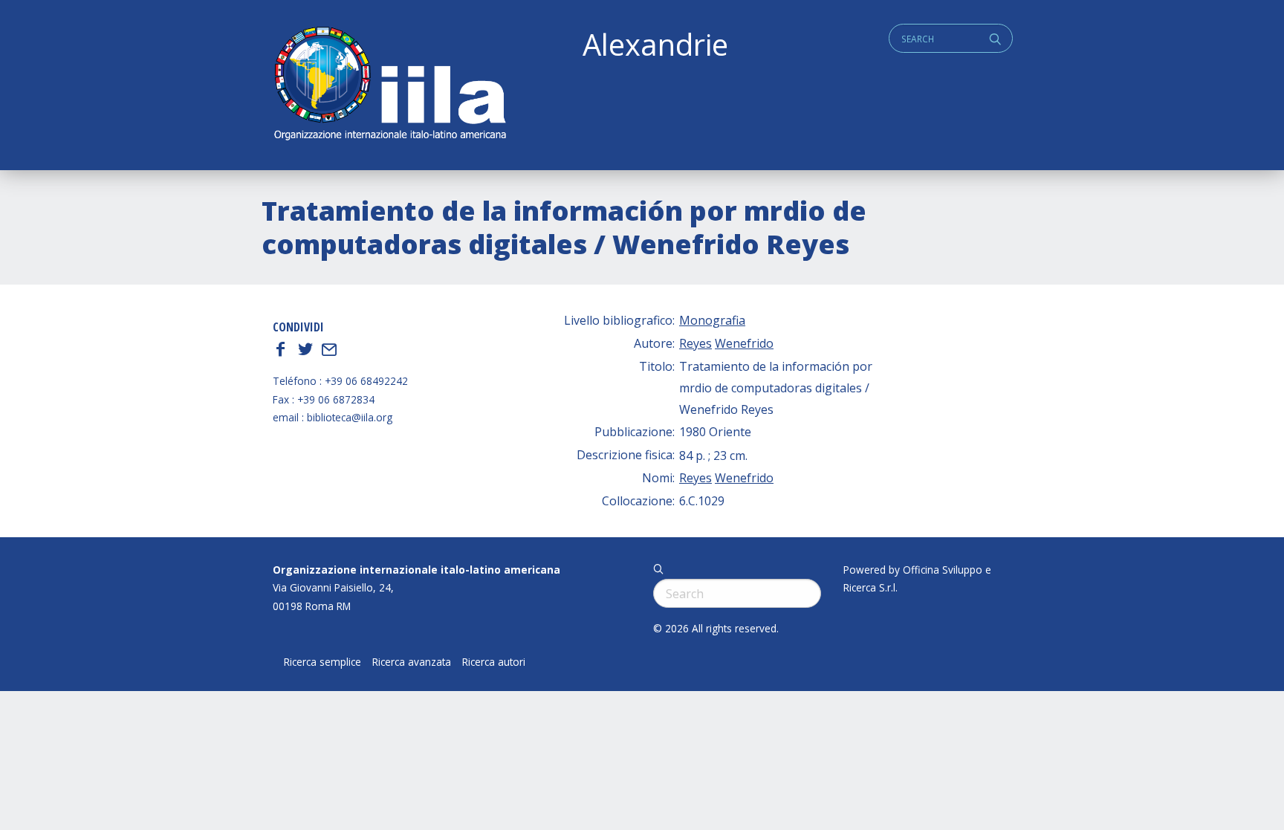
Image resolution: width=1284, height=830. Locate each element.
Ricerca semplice (322, 662)
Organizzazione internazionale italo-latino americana (416, 569)
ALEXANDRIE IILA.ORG (389, 85)
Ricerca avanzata (411, 662)
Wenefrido (744, 343)
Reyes (695, 343)
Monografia (712, 320)
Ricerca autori (493, 662)
